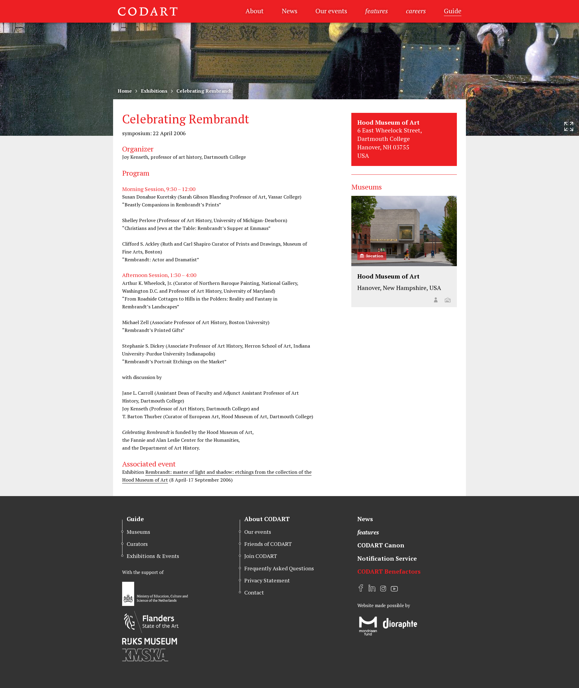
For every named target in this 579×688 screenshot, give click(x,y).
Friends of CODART (268, 543)
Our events (331, 10)
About (254, 10)
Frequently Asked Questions (279, 568)
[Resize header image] (568, 126)
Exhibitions (154, 91)
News (289, 10)
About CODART (267, 519)
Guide (452, 10)
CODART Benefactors (389, 571)
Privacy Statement (267, 580)
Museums (138, 531)
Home (125, 91)
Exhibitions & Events (153, 555)
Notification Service (387, 558)
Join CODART (260, 555)
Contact (254, 592)
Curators (137, 543)
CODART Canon (380, 545)
